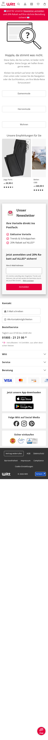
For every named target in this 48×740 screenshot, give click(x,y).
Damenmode (24, 93)
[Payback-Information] (40, 474)
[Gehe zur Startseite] (11, 4)
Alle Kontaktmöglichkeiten (19, 319)
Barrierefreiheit (11, 460)
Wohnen (24, 124)
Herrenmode (24, 109)
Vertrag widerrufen (14, 453)
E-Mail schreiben (13, 312)
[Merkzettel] (38, 4)
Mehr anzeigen (28, 280)
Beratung (7, 370)
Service (6, 362)
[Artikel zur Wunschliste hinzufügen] (28, 142)
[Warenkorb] (44, 4)
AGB (28, 453)
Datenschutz (38, 453)
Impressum (25, 460)
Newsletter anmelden (33, 11)
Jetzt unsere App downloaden (24, 392)
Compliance (39, 460)
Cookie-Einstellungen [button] (24, 466)
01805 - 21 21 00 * (14, 337)
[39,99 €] (16, 158)
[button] (3, 4)
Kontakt (6, 303)
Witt (4, 354)
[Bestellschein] (31, 4)
